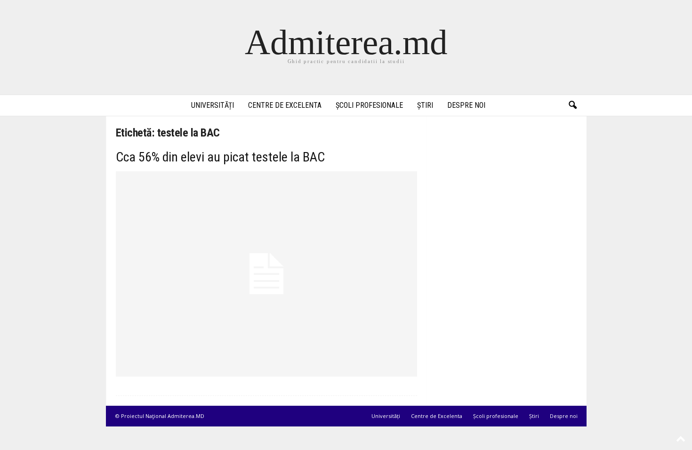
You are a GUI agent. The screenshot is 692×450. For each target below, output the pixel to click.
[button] (572, 105)
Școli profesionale (369, 105)
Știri (425, 105)
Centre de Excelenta (285, 105)
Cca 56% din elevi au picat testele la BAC (220, 157)
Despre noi (466, 105)
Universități (212, 105)
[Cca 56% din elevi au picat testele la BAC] (266, 274)
